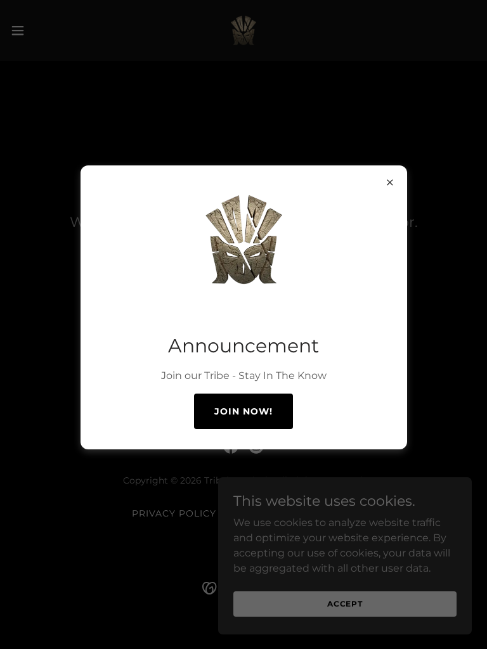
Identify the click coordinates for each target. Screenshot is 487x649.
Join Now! (243, 411)
